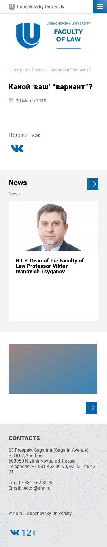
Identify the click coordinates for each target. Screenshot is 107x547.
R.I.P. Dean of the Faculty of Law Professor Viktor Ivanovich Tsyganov (50, 266)
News (14, 193)
